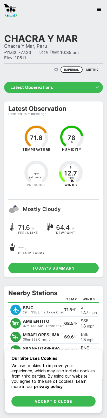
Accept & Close (53, 401)
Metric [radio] (92, 69)
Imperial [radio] (71, 69)
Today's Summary (53, 268)
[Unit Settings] (56, 69)
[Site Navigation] (99, 9)
